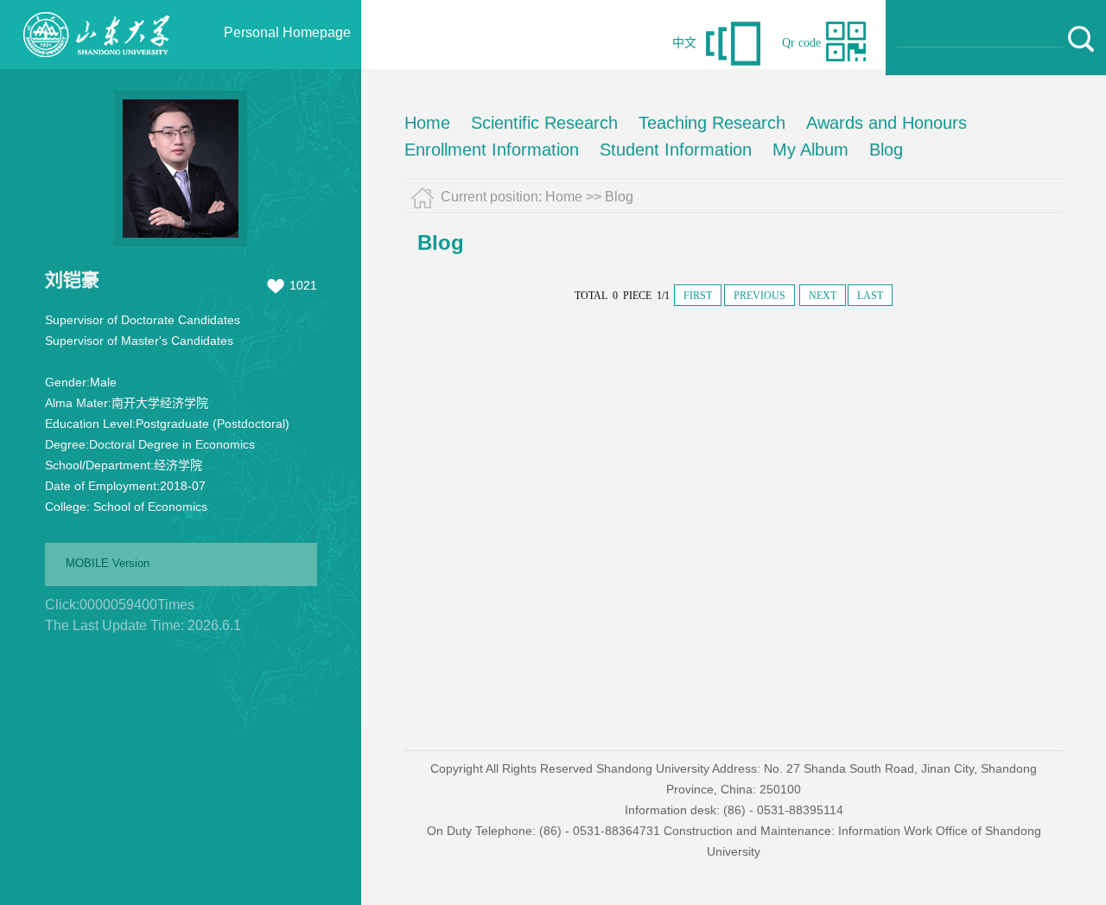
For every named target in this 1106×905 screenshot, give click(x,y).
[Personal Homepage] (96, 65)
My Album (810, 149)
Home (427, 122)
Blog (886, 149)
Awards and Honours (886, 122)
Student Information (676, 149)
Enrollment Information (491, 149)
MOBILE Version (107, 563)
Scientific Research (544, 122)
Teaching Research (712, 122)
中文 (684, 42)
